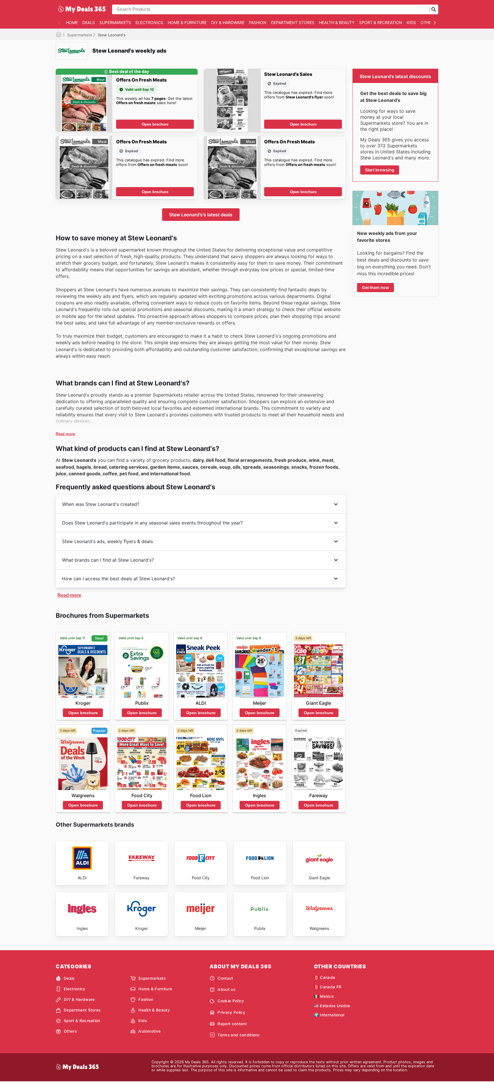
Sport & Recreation (380, 22)
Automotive (149, 1031)
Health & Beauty (336, 22)
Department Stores (292, 22)
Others (429, 22)
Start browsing (379, 169)
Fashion (257, 22)
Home (72, 22)
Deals (88, 22)
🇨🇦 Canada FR (328, 987)
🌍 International (329, 1015)
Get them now (375, 287)
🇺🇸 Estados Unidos (332, 1005)
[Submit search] (433, 9)
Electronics (149, 22)
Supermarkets (115, 22)
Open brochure (155, 124)
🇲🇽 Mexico (324, 996)
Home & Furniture (187, 22)
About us (226, 989)
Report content (232, 1023)
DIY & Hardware (227, 22)
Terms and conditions (238, 1035)
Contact (225, 978)
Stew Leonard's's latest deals (200, 214)
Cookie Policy (231, 1001)
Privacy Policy (231, 1012)
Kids (411, 22)
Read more (65, 434)
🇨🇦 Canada (324, 977)
